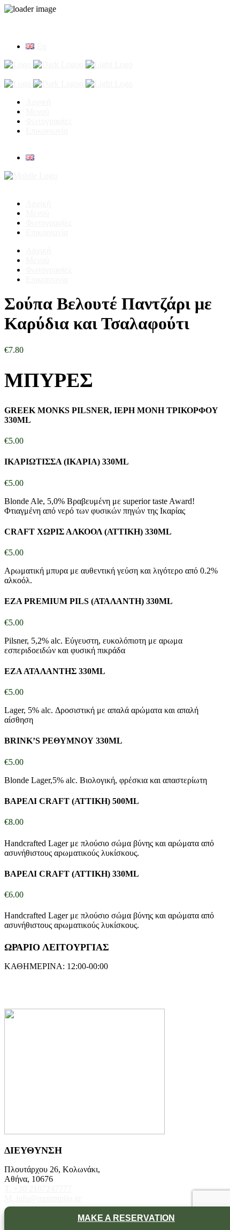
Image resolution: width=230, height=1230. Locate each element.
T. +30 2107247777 (38, 1188)
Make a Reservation (126, 1218)
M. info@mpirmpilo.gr (42, 1198)
